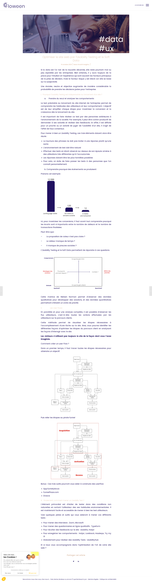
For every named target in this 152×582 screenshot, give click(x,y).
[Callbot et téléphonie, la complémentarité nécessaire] (150, 291)
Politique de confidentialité (108, 579)
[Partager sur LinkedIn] (78, 560)
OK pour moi (32, 573)
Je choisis (20, 573)
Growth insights (83, 64)
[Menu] (147, 5)
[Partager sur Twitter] (73, 560)
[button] (4, 579)
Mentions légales (93, 579)
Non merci (8, 573)
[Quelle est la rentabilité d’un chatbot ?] (1, 291)
